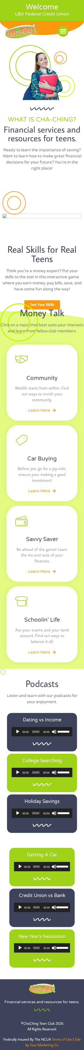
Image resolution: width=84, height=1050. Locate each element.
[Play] (17, 731)
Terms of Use (62, 1039)
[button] (63, 31)
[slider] (64, 731)
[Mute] (54, 731)
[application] (42, 731)
